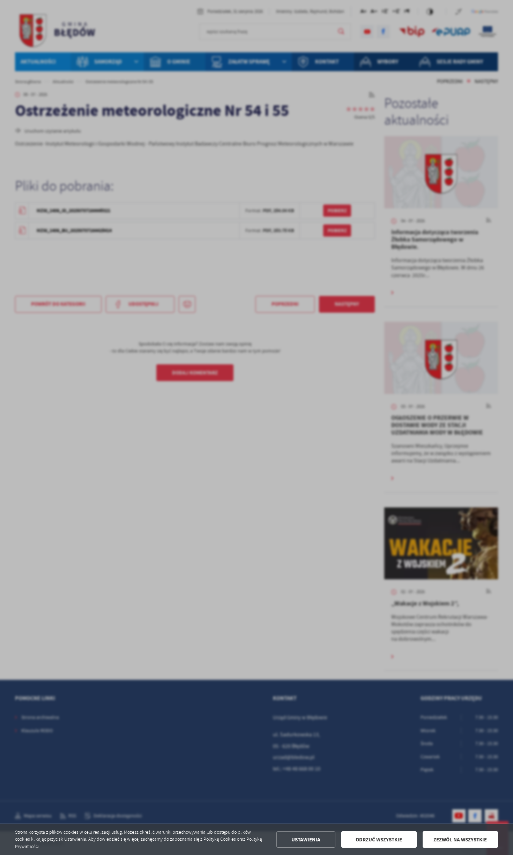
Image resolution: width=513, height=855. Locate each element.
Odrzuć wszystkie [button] (379, 839)
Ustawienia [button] (305, 839)
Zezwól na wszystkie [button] (460, 839)
